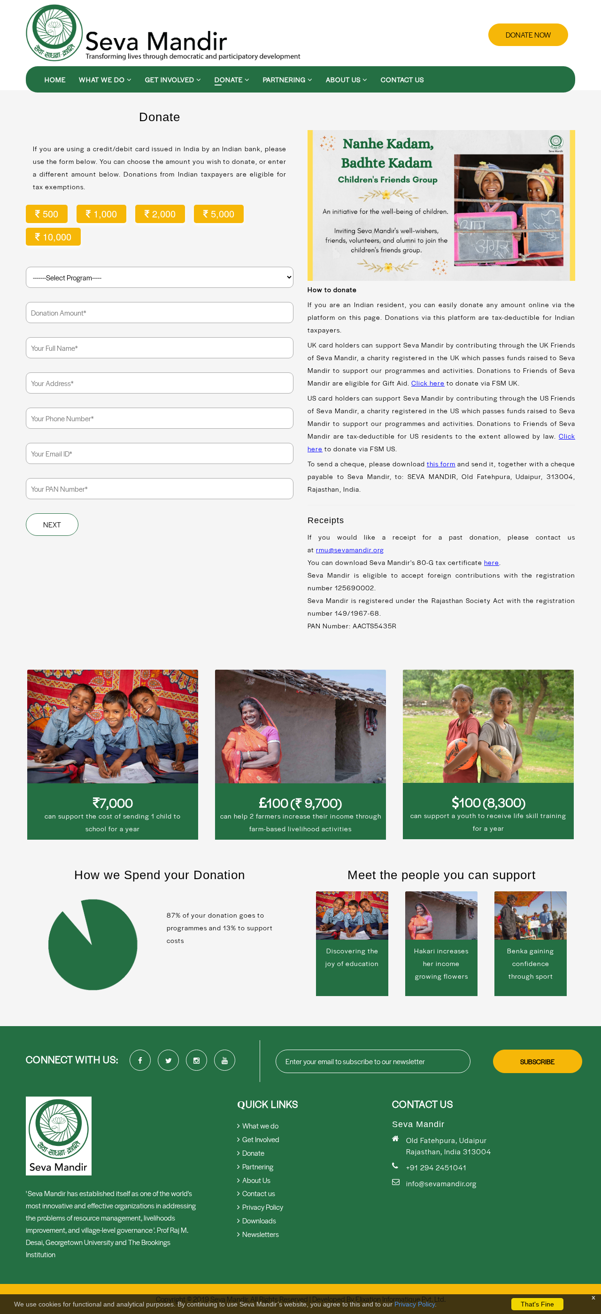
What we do (260, 1125)
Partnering (285, 79)
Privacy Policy (414, 1304)
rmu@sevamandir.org (350, 549)
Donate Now (528, 34)
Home (55, 79)
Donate (230, 79)
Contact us (402, 79)
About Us (344, 79)
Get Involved (170, 79)
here (491, 562)
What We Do (103, 79)
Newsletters (260, 1234)
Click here (428, 382)
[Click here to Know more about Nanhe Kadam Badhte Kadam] (441, 205)
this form (441, 463)
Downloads (259, 1220)
